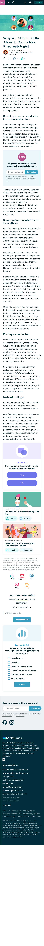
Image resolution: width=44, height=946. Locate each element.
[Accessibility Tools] (25, 2)
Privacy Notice (21, 179)
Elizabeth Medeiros (17, 50)
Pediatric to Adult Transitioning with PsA (22, 512)
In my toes (15, 662)
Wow (16, 585)
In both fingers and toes (21, 666)
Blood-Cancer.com (11, 801)
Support (21, 576)
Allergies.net (8, 776)
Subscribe (38, 2)
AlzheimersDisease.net (13, 780)
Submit (22, 685)
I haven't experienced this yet (24, 670)
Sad (30, 576)
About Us (6, 811)
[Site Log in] (30, 2)
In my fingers (17, 658)
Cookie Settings (8, 817)
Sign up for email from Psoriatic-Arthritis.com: (22, 165)
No (22, 483)
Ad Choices (36, 817)
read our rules (22, 599)
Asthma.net (7, 783)
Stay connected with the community (20, 703)
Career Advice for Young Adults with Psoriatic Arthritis (20, 544)
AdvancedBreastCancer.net (15, 769)
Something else (18, 678)
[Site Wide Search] (13, 2)
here (32, 569)
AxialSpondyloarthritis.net (14, 794)
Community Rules (23, 817)
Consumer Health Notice (11, 814)
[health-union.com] (12, 738)
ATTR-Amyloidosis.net (12, 790)
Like (11, 576)
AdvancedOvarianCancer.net (15, 773)
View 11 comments (21, 607)
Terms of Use (20, 716)
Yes (22, 475)
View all (8, 805)
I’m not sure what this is (21, 674)
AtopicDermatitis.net (11, 787)
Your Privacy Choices (31, 814)
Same (26, 585)
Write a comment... (13, 613)
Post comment (22, 620)
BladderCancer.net (11, 797)
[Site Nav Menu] (8, 2)
